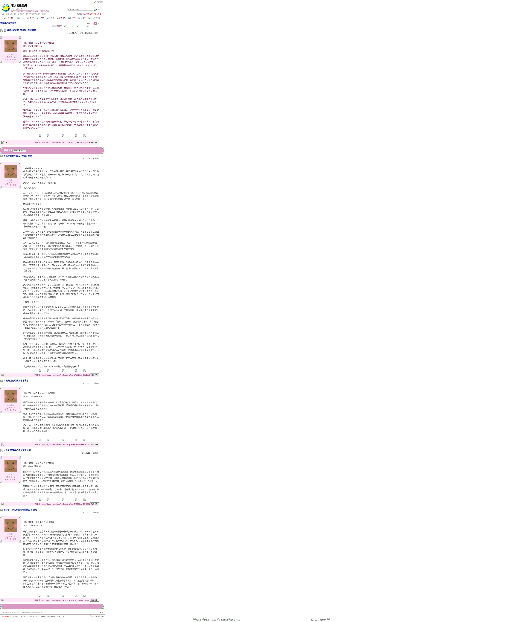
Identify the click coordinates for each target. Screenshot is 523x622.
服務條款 (32, 617)
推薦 (97, 33)
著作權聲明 (41, 617)
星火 (17, 9)
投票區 (41, 18)
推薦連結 (62, 18)
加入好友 (13, 60)
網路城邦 (100, 2)
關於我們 (16, 617)
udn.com (101, 616)
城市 (7, 14)
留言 (6, 60)
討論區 (22, 18)
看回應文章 (58, 26)
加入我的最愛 (33, 11)
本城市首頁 (10, 18)
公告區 (73, 18)
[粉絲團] (194, 619)
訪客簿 (83, 18)
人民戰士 (10, 55)
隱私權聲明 (51, 617)
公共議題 (21, 14)
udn (3, 14)
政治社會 (13, 14)
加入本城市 (15, 11)
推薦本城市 (24, 11)
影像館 (51, 18)
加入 (317, 620)
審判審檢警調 (19, 5)
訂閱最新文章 (44, 11)
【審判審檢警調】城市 (32, 14)
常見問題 (24, 617)
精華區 (32, 18)
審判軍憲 (12, 23)
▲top (102, 612)
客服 (58, 617)
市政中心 (95, 18)
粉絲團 (198, 620)
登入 (312, 620)
